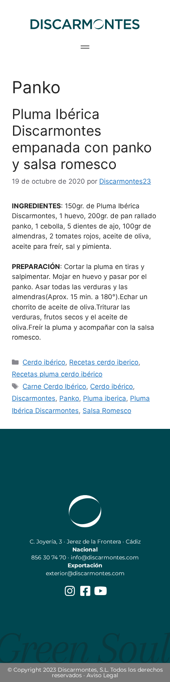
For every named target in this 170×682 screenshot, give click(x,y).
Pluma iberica (104, 398)
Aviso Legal (102, 675)
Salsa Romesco (107, 411)
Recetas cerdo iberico (103, 362)
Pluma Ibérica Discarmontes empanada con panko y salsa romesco (82, 139)
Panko (69, 398)
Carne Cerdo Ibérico (54, 386)
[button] (85, 47)
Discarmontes (33, 398)
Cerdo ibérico (44, 362)
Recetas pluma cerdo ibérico (57, 374)
